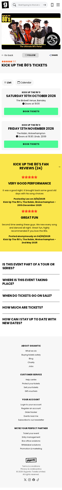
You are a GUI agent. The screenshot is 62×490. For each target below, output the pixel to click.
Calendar (25, 82)
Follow (31, 55)
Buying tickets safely (31, 355)
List (8, 82)
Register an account (31, 408)
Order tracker (31, 412)
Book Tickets (31, 111)
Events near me (31, 416)
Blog (31, 358)
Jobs (31, 366)
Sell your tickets (31, 387)
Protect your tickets (31, 383)
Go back (8, 55)
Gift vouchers (31, 391)
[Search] (44, 4)
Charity (31, 362)
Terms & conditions (31, 466)
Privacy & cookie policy (31, 469)
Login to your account (31, 404)
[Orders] (52, 5)
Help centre (31, 379)
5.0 (14, 61)
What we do (31, 351)
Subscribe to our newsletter (31, 420)
